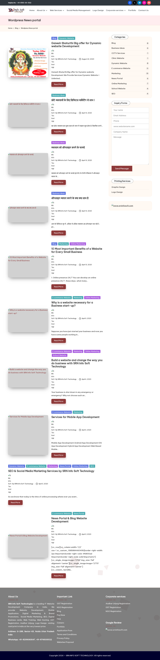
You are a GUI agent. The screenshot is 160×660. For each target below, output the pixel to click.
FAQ (59, 619)
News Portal (65, 466)
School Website (59, 355)
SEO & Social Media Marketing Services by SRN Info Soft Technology (51, 471)
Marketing (63, 244)
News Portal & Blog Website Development (69, 520)
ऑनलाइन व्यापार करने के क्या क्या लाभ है (69, 198)
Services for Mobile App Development (75, 417)
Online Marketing (78, 244)
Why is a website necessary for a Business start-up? (72, 304)
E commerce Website (61, 298)
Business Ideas (58, 95)
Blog (54, 38)
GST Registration (64, 603)
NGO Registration (65, 607)
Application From (64, 630)
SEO (92, 466)
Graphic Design (118, 187)
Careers (60, 623)
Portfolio (61, 627)
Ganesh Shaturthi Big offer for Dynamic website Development (76, 44)
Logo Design (117, 192)
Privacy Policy (63, 638)
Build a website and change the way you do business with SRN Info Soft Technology (76, 363)
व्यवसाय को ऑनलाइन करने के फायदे (68, 147)
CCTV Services (118, 53)
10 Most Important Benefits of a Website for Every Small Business (76, 250)
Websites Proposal (65, 642)
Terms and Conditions (67, 634)
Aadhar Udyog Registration (118, 603)
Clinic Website (118, 58)
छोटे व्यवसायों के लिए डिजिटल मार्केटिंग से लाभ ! (73, 100)
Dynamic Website (66, 38)
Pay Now (61, 615)
